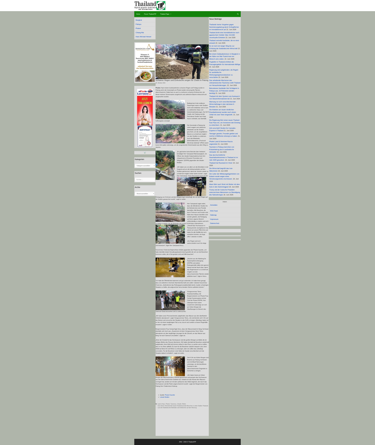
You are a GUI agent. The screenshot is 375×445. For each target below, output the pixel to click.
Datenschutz (214, 223)
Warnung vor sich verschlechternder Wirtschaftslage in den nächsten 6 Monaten (222, 104)
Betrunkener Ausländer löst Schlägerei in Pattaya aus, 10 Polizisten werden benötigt (224, 90)
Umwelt (179, 404)
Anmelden (213, 205)
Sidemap (213, 215)
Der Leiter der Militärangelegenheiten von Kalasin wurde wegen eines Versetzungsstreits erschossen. (224, 176)
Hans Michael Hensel (143, 37)
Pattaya (138, 24)
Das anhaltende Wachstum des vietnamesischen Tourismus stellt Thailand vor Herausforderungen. (224, 82)
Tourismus (173, 404)
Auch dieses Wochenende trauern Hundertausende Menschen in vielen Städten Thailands (183, 405)
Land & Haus (161, 404)
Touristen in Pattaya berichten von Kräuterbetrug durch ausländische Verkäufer (221, 149)
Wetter (184, 404)
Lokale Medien (164, 397)
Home (138, 14)
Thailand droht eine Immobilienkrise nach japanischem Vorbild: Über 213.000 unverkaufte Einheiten (224, 35)
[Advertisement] (182, 30)
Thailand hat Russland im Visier (220, 163)
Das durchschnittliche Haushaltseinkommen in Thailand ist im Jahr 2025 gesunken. (223, 157)
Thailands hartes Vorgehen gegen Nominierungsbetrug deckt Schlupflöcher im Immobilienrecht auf (224, 27)
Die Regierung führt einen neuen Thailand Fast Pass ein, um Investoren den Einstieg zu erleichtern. (224, 122)
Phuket (168, 404)
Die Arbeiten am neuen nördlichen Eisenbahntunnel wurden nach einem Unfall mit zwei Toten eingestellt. (222, 112)
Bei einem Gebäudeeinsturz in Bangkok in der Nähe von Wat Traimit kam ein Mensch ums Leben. (224, 56)
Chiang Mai (140, 33)
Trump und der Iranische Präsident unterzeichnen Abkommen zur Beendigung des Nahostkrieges (224, 192)
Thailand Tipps (164, 14)
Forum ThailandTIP (150, 14)
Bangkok (139, 20)
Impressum (214, 219)
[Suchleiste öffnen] (238, 14)
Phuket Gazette (170, 395)
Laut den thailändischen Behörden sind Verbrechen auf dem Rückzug (177, 407)
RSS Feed (214, 211)
